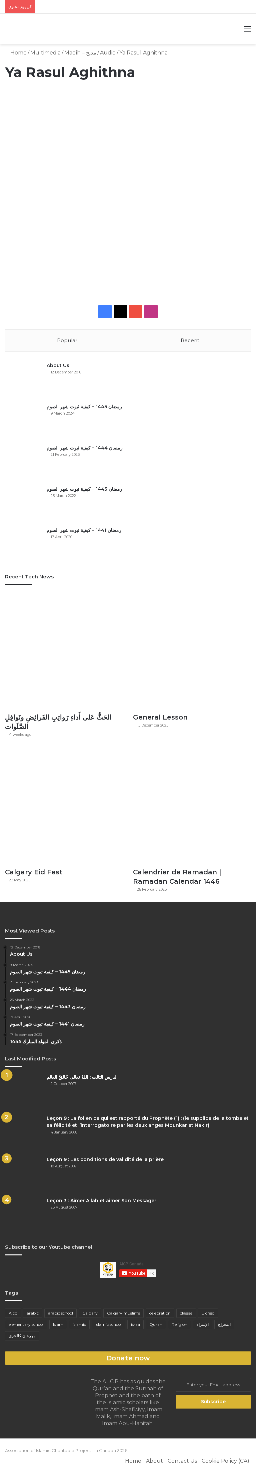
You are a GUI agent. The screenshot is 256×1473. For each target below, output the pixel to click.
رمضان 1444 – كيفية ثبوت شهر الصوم (85, 448)
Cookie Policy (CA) (225, 1461)
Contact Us (182, 1461)
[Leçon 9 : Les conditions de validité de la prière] (23, 1174)
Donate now (128, 1358)
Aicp (13, 1313)
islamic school (108, 1324)
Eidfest (208, 1313)
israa (135, 1324)
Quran (155, 1324)
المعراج (224, 1324)
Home (18, 52)
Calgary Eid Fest (34, 872)
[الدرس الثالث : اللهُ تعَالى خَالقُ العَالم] (23, 1091)
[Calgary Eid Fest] (64, 805)
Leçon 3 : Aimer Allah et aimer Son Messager (101, 1201)
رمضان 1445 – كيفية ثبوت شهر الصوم (84, 407)
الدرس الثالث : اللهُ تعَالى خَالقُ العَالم (82, 1077)
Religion (179, 1324)
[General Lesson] (192, 650)
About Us (58, 365)
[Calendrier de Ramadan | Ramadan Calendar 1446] (192, 805)
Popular (67, 340)
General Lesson (160, 717)
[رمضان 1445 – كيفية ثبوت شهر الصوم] (23, 421)
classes (186, 1313)
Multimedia (45, 52)
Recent (190, 340)
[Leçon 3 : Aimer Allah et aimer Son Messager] (23, 1215)
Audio (108, 52)
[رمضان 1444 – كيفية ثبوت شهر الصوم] (23, 462)
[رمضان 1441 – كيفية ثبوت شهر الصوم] (23, 545)
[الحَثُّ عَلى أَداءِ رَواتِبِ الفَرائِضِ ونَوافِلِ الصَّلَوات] (64, 650)
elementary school (26, 1324)
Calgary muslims (123, 1313)
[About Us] (23, 380)
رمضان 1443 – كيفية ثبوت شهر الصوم (84, 489)
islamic (79, 1324)
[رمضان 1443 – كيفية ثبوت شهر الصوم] (23, 503)
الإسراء (203, 1324)
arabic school (60, 1313)
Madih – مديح (80, 52)
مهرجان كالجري (22, 1335)
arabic (33, 1313)
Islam (58, 1324)
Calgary (90, 1313)
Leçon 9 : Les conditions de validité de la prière (105, 1159)
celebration (160, 1313)
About (154, 1461)
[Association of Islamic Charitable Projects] (128, 29)
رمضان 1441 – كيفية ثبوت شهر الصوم (84, 530)
